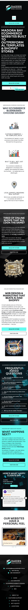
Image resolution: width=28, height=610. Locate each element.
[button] (14, 18)
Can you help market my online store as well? (13, 392)
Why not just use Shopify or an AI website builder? (12, 378)
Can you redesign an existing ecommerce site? (11, 387)
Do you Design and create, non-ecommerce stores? (12, 397)
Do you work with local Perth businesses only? (11, 401)
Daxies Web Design (8, 481)
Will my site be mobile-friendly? (13, 410)
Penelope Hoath (11, 490)
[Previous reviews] (2, 498)
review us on (13, 485)
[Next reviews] (26, 498)
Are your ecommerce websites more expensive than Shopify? (13, 383)
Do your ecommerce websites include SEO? (14, 406)
